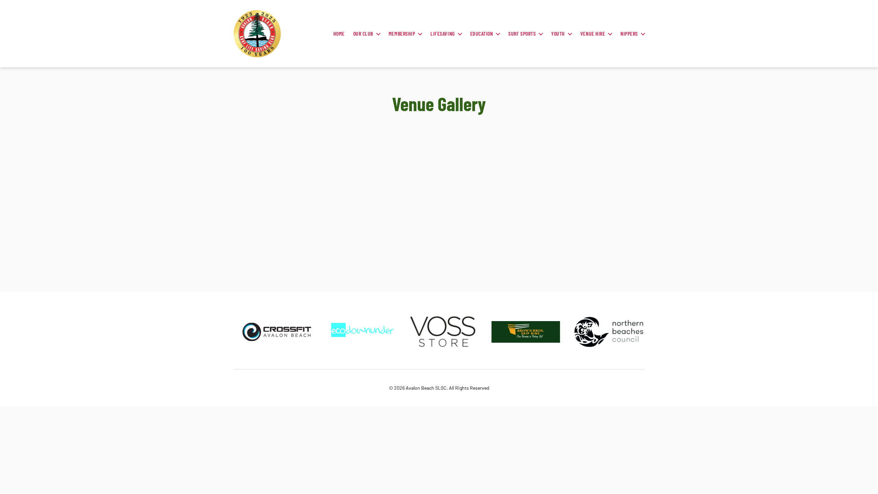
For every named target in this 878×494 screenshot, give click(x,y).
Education (481, 33)
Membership (402, 33)
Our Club (363, 33)
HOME (339, 33)
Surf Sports (522, 33)
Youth (558, 33)
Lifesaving (442, 33)
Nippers (629, 33)
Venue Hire (592, 33)
